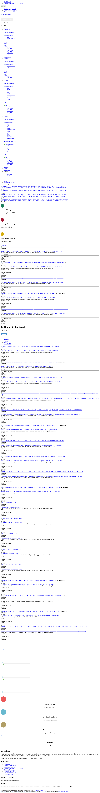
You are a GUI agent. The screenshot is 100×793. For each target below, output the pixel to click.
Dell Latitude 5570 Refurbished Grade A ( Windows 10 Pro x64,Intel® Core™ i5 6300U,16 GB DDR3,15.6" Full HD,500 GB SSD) (34, 313)
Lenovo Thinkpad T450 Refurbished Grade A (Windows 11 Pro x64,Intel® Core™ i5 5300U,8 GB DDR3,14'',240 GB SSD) (32, 251)
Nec (8, 134)
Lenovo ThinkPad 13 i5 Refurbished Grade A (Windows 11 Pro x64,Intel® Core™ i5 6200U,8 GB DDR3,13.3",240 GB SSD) (32, 460)
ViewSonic (9, 136)
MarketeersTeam (40, 790)
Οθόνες (6, 342)
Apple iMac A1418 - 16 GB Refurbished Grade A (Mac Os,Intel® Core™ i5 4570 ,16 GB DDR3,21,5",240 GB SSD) (30, 600)
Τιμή (5, 43)
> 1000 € (9, 54)
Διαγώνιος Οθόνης (10, 141)
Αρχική (5, 181)
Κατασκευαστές (9, 32)
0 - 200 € (9, 47)
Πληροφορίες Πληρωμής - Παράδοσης (14, 768)
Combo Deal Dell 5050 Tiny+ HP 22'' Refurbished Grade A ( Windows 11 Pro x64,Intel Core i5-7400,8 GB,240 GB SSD (31, 381)
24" (8, 151)
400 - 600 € (10, 50)
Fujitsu (8, 93)
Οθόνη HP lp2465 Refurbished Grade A (10, 507)
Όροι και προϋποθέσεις (10, 765)
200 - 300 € (10, 163)
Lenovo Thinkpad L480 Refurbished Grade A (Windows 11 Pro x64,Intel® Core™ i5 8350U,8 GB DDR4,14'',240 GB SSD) (32, 266)
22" (8, 150)
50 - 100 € (9, 160)
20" (8, 148)
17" (8, 145)
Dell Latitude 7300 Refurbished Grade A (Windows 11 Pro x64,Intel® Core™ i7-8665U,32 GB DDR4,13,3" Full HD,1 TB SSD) (33, 196)
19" (8, 147)
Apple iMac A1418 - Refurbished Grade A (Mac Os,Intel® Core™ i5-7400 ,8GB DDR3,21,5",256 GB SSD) (28, 584)
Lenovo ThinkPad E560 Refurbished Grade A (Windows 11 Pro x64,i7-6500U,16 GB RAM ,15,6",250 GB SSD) (29, 429)
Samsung (9, 97)
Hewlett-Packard (11, 38)
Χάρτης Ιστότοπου (8, 774)
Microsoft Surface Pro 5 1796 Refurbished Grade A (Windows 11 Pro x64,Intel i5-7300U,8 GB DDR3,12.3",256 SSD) (30, 491)
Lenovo (9, 39)
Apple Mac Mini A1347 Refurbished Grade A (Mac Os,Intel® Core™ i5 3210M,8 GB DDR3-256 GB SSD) (28, 297)
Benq (8, 124)
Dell (8, 37)
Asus (8, 90)
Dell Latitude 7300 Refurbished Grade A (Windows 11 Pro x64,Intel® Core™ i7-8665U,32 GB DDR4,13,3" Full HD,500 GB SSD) (33, 200)
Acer (8, 88)
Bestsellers (3, 245)
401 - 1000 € (10, 77)
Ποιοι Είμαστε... (8, 764)
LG (8, 132)
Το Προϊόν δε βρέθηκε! (9, 182)
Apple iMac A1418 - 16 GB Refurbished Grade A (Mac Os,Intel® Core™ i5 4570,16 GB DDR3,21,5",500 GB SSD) (30, 615)
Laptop (8, 172)
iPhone (8, 175)
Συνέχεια (4, 334)
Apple (8, 89)
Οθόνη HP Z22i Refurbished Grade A (10, 553)
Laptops (6, 341)
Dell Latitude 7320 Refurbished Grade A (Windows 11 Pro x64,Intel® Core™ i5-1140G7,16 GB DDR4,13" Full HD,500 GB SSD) (33, 192)
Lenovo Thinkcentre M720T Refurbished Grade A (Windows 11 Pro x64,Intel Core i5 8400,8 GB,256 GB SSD (28, 366)
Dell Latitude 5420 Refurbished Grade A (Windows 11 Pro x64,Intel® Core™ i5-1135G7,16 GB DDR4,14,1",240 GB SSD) (32, 282)
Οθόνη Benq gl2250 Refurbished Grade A (11, 538)
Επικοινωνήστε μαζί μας (10, 772)
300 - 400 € (10, 164)
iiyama (8, 131)
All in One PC (7, 344)
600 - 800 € (10, 51)
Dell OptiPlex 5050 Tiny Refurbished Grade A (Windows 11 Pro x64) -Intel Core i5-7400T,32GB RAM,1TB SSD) (29, 350)
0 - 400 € (9, 76)
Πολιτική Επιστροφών (9, 770)
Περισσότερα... (11, 138)
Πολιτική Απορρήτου (9, 767)
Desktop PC (10, 174)
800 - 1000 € (10, 53)
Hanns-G (9, 128)
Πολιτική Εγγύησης (9, 771)
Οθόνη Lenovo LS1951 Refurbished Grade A (12, 522)
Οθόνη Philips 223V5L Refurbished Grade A (12, 569)
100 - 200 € (10, 161)
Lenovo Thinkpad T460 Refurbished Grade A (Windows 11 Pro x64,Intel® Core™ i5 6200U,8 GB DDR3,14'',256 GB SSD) (32, 445)
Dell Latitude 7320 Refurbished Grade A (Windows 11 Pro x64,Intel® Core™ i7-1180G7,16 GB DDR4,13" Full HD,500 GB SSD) (33, 187)
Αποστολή (69, 786)
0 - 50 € (9, 158)
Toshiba (9, 99)
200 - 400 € (10, 48)
